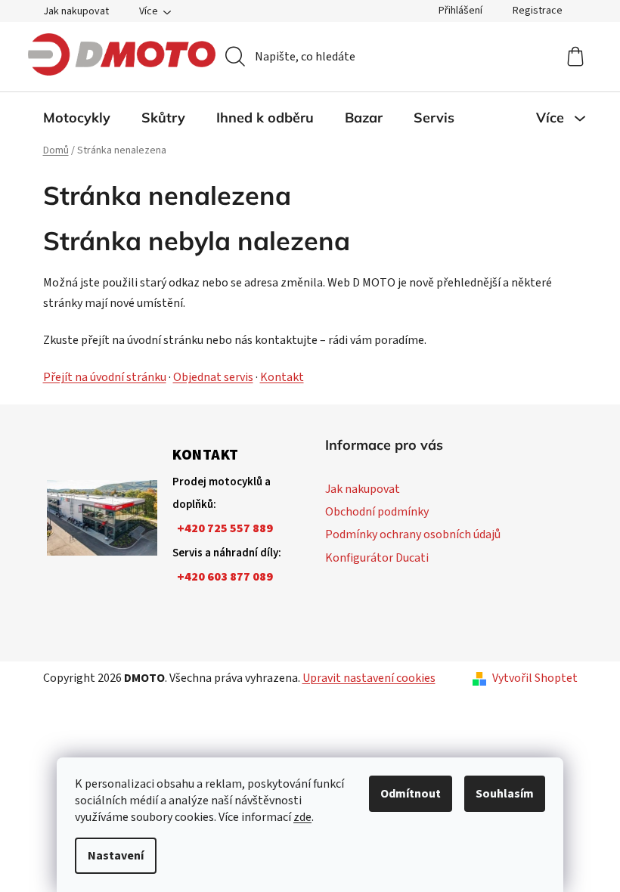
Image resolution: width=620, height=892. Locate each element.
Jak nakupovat (76, 11)
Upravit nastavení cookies (369, 678)
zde (302, 817)
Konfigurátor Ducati (377, 558)
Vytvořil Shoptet (535, 678)
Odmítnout (410, 793)
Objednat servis (213, 377)
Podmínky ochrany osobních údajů (413, 534)
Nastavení (116, 855)
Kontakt (282, 377)
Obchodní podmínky (377, 511)
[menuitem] (77, 118)
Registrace (538, 10)
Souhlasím (505, 793)
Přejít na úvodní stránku (104, 377)
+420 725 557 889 (225, 528)
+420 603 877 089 (225, 576)
